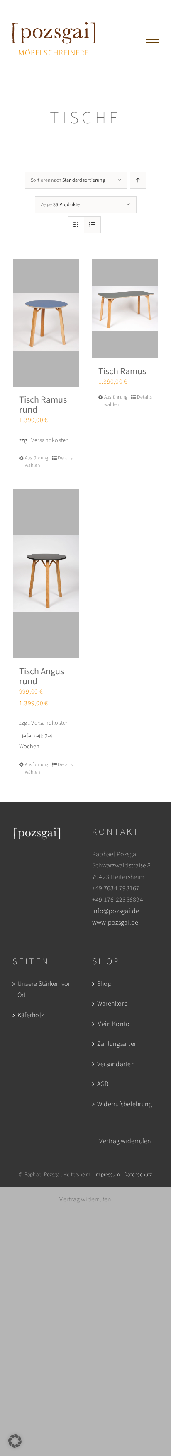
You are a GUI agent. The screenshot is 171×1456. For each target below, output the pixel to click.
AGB (103, 1083)
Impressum (107, 1174)
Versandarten (116, 1064)
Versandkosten (50, 440)
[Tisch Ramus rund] (46, 323)
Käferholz (30, 1015)
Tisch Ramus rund (43, 404)
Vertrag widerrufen (125, 1141)
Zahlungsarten (117, 1043)
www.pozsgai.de (115, 922)
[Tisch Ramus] (125, 308)
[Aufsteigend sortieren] (138, 180)
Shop (104, 983)
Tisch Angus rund (41, 676)
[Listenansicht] (92, 225)
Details (65, 457)
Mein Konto (113, 1023)
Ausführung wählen (35, 461)
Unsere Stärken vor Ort (43, 989)
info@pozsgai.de (115, 910)
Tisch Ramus (122, 371)
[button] (15, 1441)
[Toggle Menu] (152, 39)
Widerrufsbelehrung (124, 1104)
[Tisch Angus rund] (46, 573)
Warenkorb (112, 1003)
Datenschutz (138, 1174)
